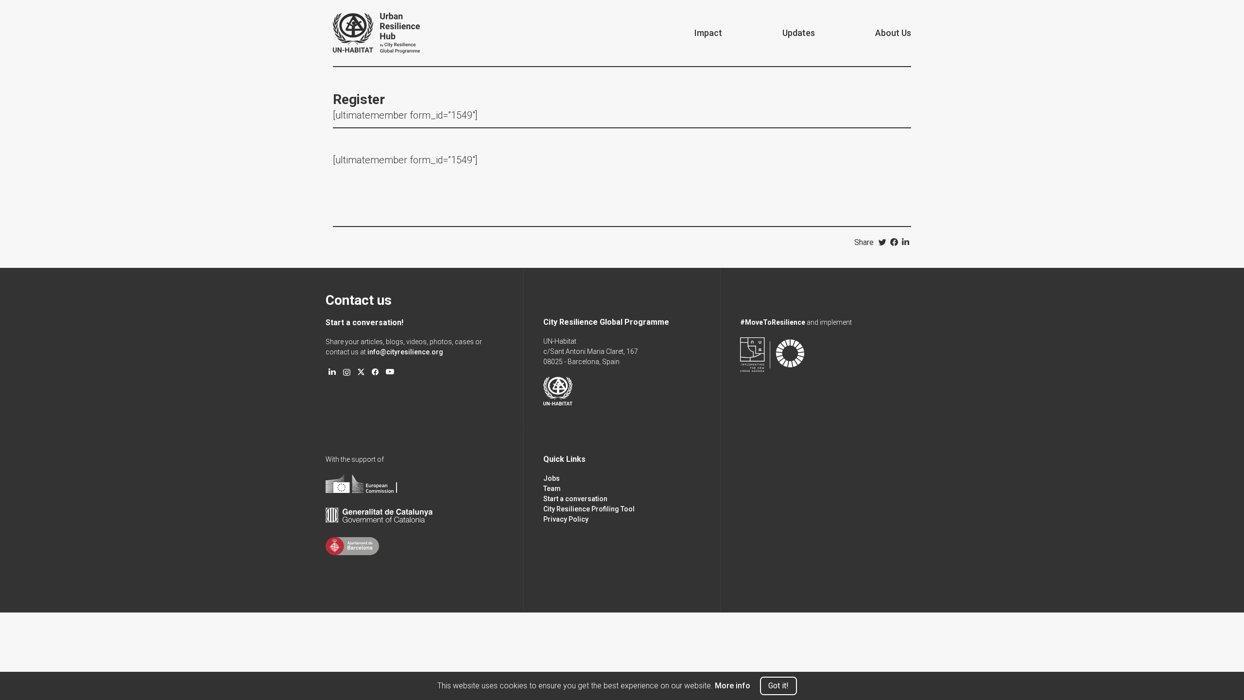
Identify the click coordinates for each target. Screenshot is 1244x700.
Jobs (551, 478)
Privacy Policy (565, 519)
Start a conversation (575, 499)
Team (552, 488)
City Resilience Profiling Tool (589, 509)
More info (732, 685)
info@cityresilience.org (405, 352)
